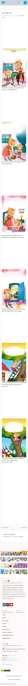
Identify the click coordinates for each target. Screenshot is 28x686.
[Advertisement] (14, 34)
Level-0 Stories (14, 15)
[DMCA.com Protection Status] (5, 670)
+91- (9, 655)
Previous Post (5, 527)
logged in (11, 536)
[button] (21, 2)
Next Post (24, 527)
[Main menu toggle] (25, 2)
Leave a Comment (6, 15)
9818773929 (12, 655)
